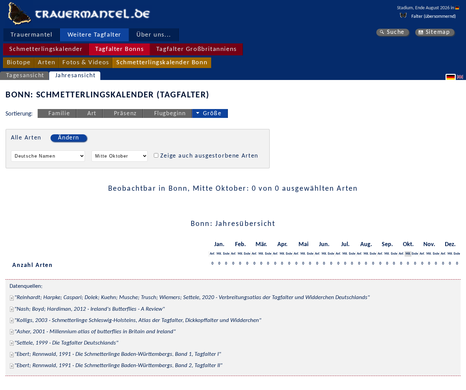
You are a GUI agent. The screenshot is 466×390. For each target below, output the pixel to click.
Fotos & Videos (85, 62)
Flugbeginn (170, 114)
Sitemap (438, 32)
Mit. (219, 253)
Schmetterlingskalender (46, 49)
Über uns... (153, 35)
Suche (396, 32)
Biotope (19, 62)
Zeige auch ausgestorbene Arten (209, 156)
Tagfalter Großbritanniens (196, 49)
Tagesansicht (25, 76)
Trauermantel (31, 35)
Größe (212, 114)
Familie (59, 114)
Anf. (212, 253)
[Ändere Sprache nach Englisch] (461, 77)
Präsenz (125, 114)
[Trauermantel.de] (19, 13)
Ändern (68, 138)
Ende (226, 253)
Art (92, 114)
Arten (46, 62)
